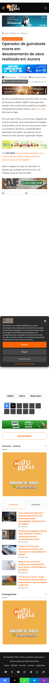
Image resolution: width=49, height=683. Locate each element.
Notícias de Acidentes (19, 33)
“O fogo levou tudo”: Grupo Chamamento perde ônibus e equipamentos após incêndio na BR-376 (32, 581)
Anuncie (22, 665)
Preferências (24, 359)
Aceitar (24, 344)
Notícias (14, 665)
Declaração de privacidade (24, 364)
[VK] (6, 411)
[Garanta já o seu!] (24, 90)
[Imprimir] (31, 411)
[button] (45, 321)
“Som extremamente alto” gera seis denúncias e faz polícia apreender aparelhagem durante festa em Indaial (31, 518)
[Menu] (3, 9)
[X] (13, 405)
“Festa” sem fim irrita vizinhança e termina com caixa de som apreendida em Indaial (32, 550)
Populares (13, 504)
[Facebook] (6, 405)
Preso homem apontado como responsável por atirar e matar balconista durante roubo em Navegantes (23, 156)
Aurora (38, 109)
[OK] (13, 411)
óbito (11, 396)
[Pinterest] (31, 405)
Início (6, 33)
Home (6, 665)
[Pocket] (19, 411)
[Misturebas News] (13, 7)
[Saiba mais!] (24, 144)
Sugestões (40, 665)
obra (22, 396)
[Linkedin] (19, 405)
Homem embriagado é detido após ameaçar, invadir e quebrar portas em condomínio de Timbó (32, 535)
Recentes (35, 504)
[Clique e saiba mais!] (24, 21)
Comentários (24, 436)
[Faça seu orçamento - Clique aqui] (24, 183)
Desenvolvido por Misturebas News (24, 661)
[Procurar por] (45, 9)
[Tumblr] (25, 405)
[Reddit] (38, 405)
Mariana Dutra (10, 77)
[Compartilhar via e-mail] (25, 411)
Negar (24, 352)
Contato (31, 665)
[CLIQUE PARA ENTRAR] (24, 424)
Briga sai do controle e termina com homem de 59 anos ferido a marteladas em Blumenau (32, 565)
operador (36, 396)
